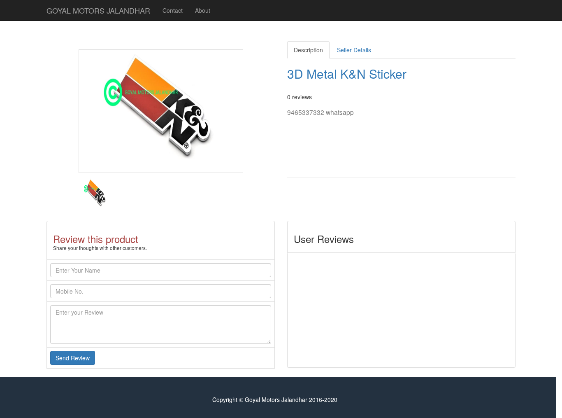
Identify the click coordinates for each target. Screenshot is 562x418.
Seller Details (354, 50)
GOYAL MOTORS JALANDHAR (98, 10)
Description (308, 50)
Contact (173, 10)
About (202, 10)
